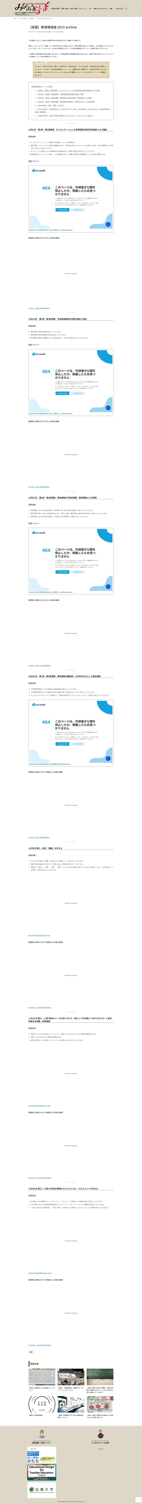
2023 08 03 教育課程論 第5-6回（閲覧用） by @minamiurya (51, 592)
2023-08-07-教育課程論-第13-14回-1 (40, 1273)
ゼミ (90, 8)
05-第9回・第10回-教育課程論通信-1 (40, 1007)
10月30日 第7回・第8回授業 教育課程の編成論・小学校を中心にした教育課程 (66, 101)
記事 (111, 8)
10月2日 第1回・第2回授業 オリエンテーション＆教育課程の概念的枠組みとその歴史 (68, 90)
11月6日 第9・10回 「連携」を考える (50, 105)
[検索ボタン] (126, 8)
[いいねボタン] (30, 1351)
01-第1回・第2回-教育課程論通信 (38, 308)
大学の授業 (56, 32)
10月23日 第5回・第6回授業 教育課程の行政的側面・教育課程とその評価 (64, 98)
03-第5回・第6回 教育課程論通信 (39, 666)
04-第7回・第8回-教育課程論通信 (38, 837)
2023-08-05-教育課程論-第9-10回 (39, 935)
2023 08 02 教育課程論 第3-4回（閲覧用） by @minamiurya (51, 413)
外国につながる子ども (101, 8)
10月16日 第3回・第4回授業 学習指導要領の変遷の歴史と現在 (60, 94)
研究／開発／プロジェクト (78, 8)
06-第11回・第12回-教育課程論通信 (39, 1178)
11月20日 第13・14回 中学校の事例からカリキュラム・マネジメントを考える (65, 115)
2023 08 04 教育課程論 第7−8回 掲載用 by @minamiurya (50, 764)
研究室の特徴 (55, 8)
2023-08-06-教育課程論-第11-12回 (39, 1106)
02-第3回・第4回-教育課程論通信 (38, 487)
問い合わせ (119, 8)
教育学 (61, 32)
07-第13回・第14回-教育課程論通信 (39, 1345)
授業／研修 (64, 8)
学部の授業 (48, 32)
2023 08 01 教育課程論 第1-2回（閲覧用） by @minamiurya (51, 230)
